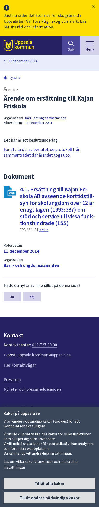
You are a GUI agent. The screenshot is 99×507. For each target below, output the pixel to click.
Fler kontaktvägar (20, 365)
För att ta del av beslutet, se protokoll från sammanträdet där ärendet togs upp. (42, 152)
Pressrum (12, 379)
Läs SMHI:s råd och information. (45, 24)
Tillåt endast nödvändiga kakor (49, 497)
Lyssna (43, 229)
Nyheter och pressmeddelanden (32, 389)
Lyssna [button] (14, 77)
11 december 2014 (22, 60)
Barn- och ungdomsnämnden (45, 118)
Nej (32, 296)
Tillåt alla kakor (49, 483)
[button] (93, 6)
